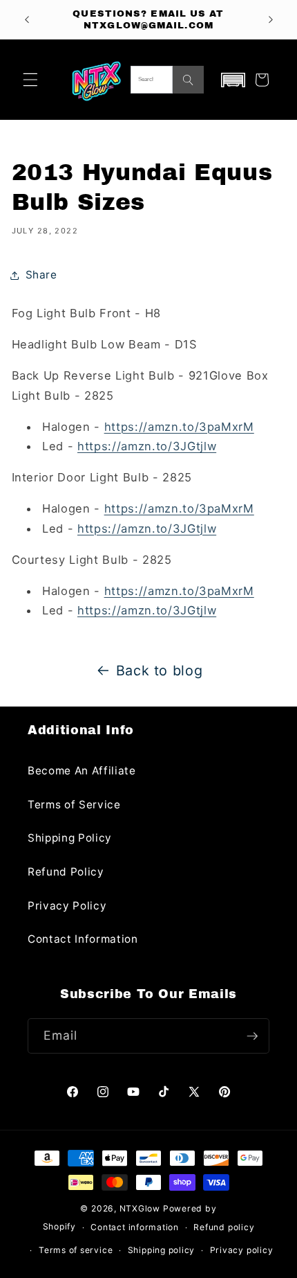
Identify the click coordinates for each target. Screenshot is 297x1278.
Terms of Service (74, 804)
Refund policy (223, 1227)
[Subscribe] (252, 1036)
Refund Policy (66, 871)
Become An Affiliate (82, 770)
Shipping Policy (70, 837)
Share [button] (41, 274)
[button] (30, 79)
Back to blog (159, 670)
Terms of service (76, 1250)
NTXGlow (139, 1208)
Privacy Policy (67, 905)
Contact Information (83, 939)
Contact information (134, 1227)
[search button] (188, 80)
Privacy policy (242, 1250)
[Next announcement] (271, 19)
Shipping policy (161, 1250)
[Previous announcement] (27, 19)
